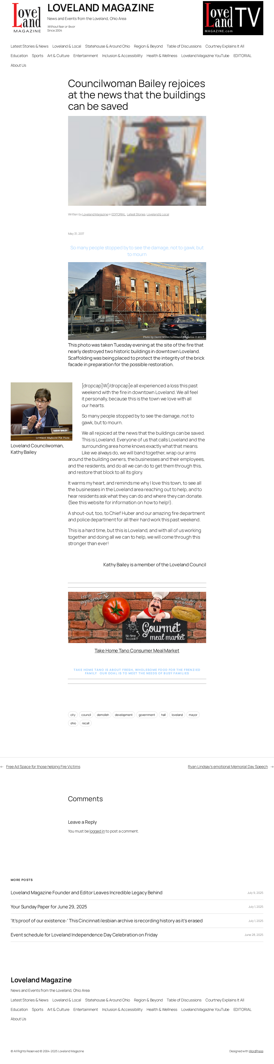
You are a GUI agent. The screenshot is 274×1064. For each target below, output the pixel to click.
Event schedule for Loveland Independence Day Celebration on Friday (84, 934)
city (73, 715)
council (86, 715)
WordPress (256, 1051)
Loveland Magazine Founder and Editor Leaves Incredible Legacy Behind (86, 892)
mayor (193, 715)
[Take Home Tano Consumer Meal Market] (137, 641)
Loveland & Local (158, 214)
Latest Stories (136, 214)
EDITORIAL (118, 214)
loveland (177, 715)
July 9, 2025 (255, 893)
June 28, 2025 (254, 935)
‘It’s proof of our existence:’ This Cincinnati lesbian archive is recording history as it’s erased (107, 920)
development (124, 715)
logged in (97, 831)
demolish (103, 715)
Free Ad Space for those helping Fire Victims (43, 766)
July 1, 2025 (256, 907)
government (147, 715)
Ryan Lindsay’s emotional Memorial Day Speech (228, 766)
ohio (73, 723)
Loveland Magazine (95, 214)
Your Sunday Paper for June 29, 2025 (49, 906)
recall (85, 723)
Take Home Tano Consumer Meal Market (137, 650)
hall (163, 715)
